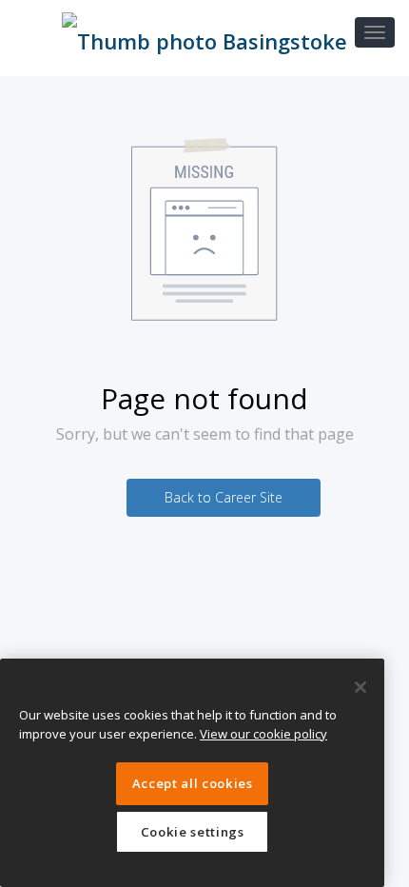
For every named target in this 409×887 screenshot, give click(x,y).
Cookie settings (192, 831)
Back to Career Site (223, 497)
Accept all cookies (192, 783)
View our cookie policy (263, 733)
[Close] (360, 687)
